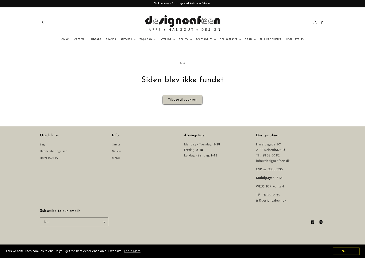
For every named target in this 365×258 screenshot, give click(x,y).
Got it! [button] (346, 251)
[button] (44, 22)
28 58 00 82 (271, 155)
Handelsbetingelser (53, 151)
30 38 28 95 (271, 195)
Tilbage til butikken (182, 99)
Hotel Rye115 (49, 158)
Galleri (116, 151)
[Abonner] (104, 221)
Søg (42, 144)
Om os (116, 144)
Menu (116, 158)
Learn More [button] (132, 251)
